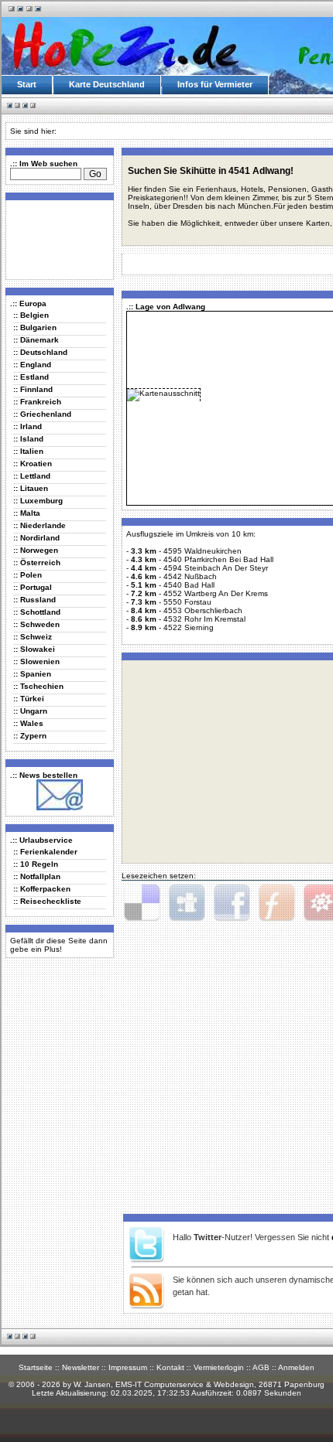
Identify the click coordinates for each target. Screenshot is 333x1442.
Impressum (127, 1367)
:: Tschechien (38, 686)
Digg (186, 903)
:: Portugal (32, 587)
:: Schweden (36, 624)
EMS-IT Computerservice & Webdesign (184, 1384)
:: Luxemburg (38, 500)
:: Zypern (29, 735)
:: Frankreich (37, 401)
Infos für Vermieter (214, 84)
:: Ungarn (30, 711)
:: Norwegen (35, 550)
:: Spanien (32, 674)
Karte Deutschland (107, 84)
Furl (276, 903)
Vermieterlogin (219, 1367)
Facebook (231, 903)
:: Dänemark (36, 340)
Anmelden (296, 1367)
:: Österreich (36, 562)
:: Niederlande (39, 525)
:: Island (28, 439)
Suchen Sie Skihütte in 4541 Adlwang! (211, 170)
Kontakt (170, 1367)
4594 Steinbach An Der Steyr (215, 568)
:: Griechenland (42, 414)
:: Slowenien (36, 661)
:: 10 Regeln (35, 864)
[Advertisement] (56, 239)
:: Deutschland (40, 352)
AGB (260, 1367)
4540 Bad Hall (189, 585)
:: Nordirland (36, 538)
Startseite (36, 1367)
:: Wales (28, 723)
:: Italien (28, 451)
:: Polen (27, 575)
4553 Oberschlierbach (202, 610)
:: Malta (26, 513)
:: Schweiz (32, 636)
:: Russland (34, 599)
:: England (32, 364)
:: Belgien (31, 315)
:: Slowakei (34, 649)
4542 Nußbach (190, 576)
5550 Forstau (187, 602)
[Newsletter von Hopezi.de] (59, 807)
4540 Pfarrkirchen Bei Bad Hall (218, 559)
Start (26, 84)
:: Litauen (30, 488)
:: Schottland (36, 612)
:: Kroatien (32, 463)
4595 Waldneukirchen (202, 551)
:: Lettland (31, 476)
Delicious (141, 903)
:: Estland (31, 377)
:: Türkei (28, 698)
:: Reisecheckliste (47, 901)
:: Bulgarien (35, 327)
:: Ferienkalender (45, 851)
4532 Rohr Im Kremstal (204, 619)
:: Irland (27, 426)
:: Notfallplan (36, 876)
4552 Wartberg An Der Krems (215, 593)
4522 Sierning (188, 627)
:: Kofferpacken (41, 889)
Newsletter (80, 1367)
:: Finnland (33, 389)
